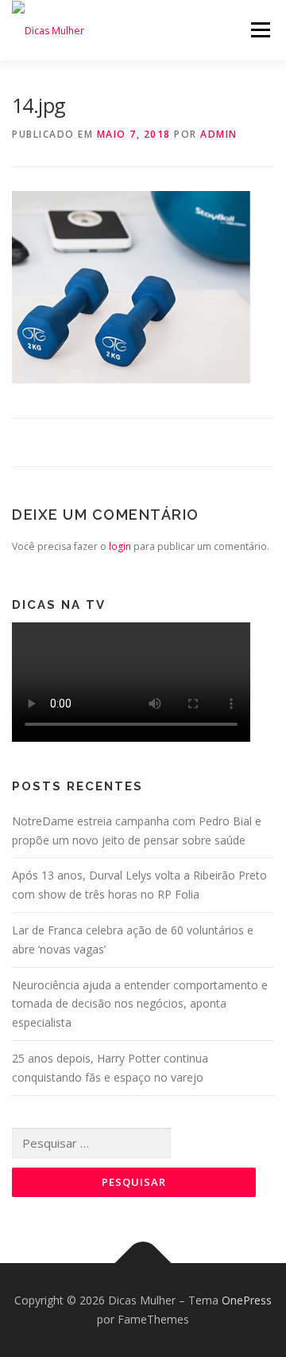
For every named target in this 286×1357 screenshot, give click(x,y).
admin (219, 134)
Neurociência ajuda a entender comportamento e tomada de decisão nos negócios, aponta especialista (140, 1004)
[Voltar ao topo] (143, 1263)
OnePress (247, 1300)
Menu (259, 30)
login (120, 546)
